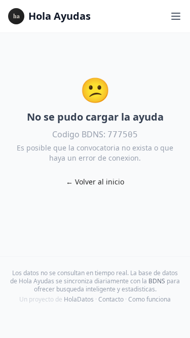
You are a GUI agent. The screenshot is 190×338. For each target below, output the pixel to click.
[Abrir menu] (176, 16)
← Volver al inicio (95, 181)
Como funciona (149, 299)
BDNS (156, 281)
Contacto (111, 299)
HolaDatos (79, 299)
